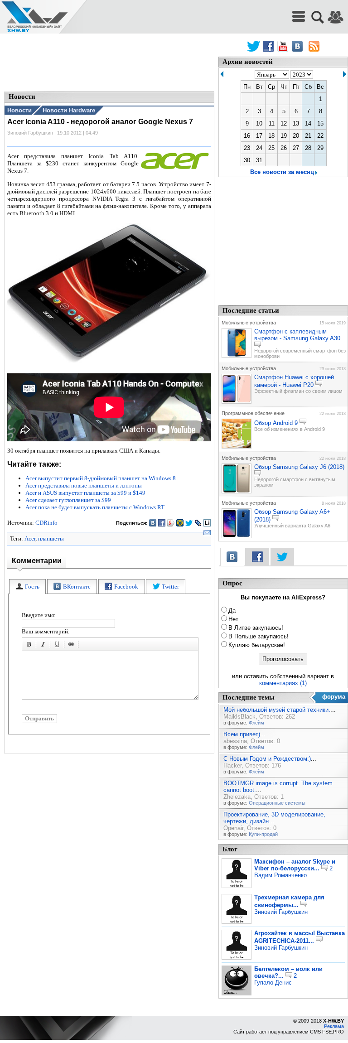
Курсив (44, 646)
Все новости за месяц (282, 172)
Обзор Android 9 (276, 423)
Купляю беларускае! (256, 645)
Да (232, 610)
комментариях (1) (283, 683)
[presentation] (27, 586)
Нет (233, 619)
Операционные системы (277, 803)
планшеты (51, 538)
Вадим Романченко (280, 875)
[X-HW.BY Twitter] (253, 46)
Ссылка (72, 646)
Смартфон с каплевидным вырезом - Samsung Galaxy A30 (297, 335)
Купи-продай (263, 834)
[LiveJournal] (198, 522)
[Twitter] (189, 522)
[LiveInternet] (207, 522)
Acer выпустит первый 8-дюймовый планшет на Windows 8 (100, 478)
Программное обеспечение (253, 413)
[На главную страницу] (34, 17)
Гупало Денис (273, 982)
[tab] (27, 586)
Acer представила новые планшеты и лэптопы (83, 485)
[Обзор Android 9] (236, 446)
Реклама (334, 1026)
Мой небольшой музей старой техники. (276, 709)
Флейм (256, 722)
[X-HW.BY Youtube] (283, 46)
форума (333, 696)
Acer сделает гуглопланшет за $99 (68, 500)
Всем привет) (241, 734)
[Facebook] (162, 522)
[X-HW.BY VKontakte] (298, 46)
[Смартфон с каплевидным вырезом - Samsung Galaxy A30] (236, 356)
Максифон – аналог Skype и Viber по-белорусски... (294, 865)
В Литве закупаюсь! (255, 627)
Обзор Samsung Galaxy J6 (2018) (299, 467)
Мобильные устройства (249, 322)
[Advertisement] (109, 63)
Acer (29, 538)
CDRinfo (46, 522)
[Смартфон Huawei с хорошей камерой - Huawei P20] (236, 402)
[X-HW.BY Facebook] (269, 46)
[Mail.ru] (180, 522)
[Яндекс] (171, 522)
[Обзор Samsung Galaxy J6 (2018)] (236, 491)
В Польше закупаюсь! (258, 636)
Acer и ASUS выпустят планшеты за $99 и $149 (85, 492)
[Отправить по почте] (207, 532)
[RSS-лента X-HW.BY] (314, 46)
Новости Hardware (69, 110)
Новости (19, 110)
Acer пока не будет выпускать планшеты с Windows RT (94, 507)
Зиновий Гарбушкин (281, 911)
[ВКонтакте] (153, 522)
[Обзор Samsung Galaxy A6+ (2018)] (236, 536)
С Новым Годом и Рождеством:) (267, 758)
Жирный (30, 646)
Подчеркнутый (58, 646)
